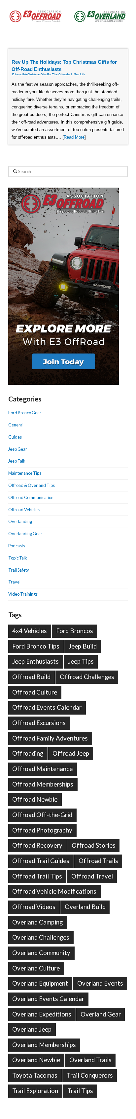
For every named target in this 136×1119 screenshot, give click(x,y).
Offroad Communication (30, 497)
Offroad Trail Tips (37, 876)
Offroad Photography (42, 830)
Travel (14, 581)
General (15, 424)
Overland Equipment (40, 983)
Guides (15, 437)
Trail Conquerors (90, 1075)
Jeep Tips (81, 661)
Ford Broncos (74, 630)
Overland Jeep (31, 1029)
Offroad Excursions (39, 722)
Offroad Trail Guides (40, 860)
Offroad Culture (34, 692)
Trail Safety (18, 570)
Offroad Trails (98, 860)
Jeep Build (83, 646)
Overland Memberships (44, 1044)
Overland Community (41, 952)
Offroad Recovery (37, 845)
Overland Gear (101, 1014)
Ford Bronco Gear (24, 412)
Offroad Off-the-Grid (42, 814)
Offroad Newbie (34, 799)
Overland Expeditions (41, 1014)
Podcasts (16, 545)
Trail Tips (80, 1090)
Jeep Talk (16, 461)
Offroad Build (31, 676)
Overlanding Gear (25, 533)
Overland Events (100, 983)
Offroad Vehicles (24, 509)
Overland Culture (36, 968)
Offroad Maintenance (42, 768)
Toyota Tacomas (34, 1075)
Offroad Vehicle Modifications (54, 891)
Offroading (27, 753)
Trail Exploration (35, 1090)
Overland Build (85, 906)
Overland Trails (90, 1059)
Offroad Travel (92, 876)
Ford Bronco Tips (35, 646)
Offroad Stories (94, 845)
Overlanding (20, 521)
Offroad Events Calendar (47, 707)
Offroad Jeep (70, 753)
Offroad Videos (33, 906)
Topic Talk (17, 557)
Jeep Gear (17, 449)
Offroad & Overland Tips (31, 485)
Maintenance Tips (24, 473)
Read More (74, 137)
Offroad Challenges (87, 676)
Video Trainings (23, 594)
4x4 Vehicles (29, 630)
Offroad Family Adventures (50, 738)
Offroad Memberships (42, 784)
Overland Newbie (36, 1059)
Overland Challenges (40, 937)
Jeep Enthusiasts (35, 661)
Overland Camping (37, 922)
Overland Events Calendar (48, 998)
